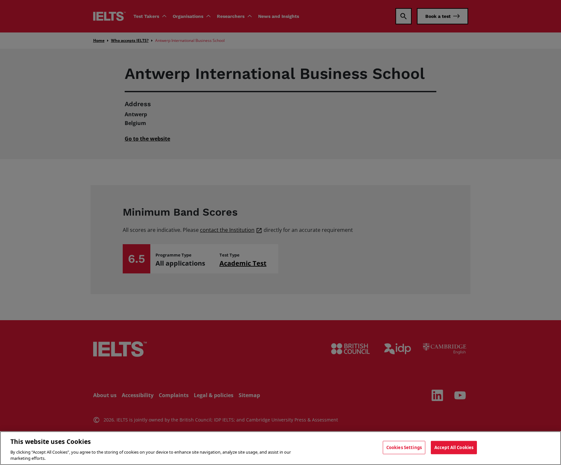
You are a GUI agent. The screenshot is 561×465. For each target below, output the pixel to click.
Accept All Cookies (453, 447)
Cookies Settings (404, 447)
